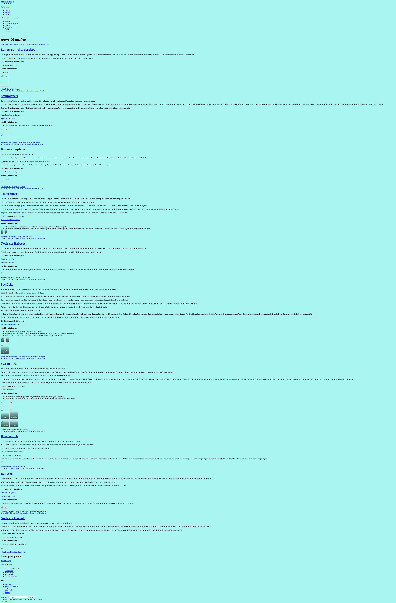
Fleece (7, 552)
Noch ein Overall (13, 518)
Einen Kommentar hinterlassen (39, 44)
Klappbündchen (15, 552)
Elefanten (8, 187)
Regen (12, 89)
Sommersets (9, 96)
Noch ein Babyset (13, 243)
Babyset (7, 277)
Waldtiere (44, 511)
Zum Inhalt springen (7, 2)
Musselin (15, 142)
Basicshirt (8, 142)
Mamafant (25, 44)
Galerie (7, 25)
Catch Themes (37, 599)
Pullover (8, 429)
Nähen (3, 89)
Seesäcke (7, 284)
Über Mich (8, 27)
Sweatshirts (9, 363)
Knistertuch (9, 436)
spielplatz (42, 356)
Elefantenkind (5, 7)
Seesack (36, 356)
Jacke (7, 89)
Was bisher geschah (11, 23)
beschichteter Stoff (11, 356)
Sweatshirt (25, 429)
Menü (3, 18)
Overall (23, 552)
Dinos (20, 277)
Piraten (25, 511)
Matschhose (9, 194)
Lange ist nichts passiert (18, 49)
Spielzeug (23, 466)
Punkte (20, 356)
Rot (24, 236)
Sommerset (36, 142)
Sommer (29, 142)
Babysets (7, 473)
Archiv (7, 29)
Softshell (17, 89)
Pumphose (22, 142)
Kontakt (7, 31)
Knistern (8, 466)
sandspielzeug (27, 356)
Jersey (20, 511)
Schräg (13, 429)
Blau (6, 236)
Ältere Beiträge (6, 561)
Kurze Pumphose (13, 149)
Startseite (8, 21)
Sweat (19, 429)
